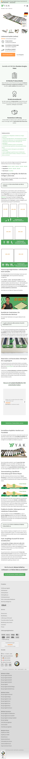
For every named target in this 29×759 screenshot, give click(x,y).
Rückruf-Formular (7, 662)
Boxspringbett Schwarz (6, 708)
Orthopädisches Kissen (6, 741)
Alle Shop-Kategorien (6, 601)
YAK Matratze (4, 590)
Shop (6, 8)
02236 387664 (7, 660)
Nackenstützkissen (5, 739)
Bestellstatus (4, 616)
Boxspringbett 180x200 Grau (7, 689)
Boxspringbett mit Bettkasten (8, 713)
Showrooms (4, 613)
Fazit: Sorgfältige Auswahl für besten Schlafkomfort (13, 152)
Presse (2, 627)
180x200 (14, 168)
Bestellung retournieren (6, 622)
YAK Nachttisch (4, 592)
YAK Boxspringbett (5, 588)
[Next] (27, 33)
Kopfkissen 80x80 (5, 734)
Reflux (20, 468)
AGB (16, 669)
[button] (25, 5)
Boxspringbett (10, 366)
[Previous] (4, 402)
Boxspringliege (4, 720)
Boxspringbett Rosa (5, 705)
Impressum (5, 669)
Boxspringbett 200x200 (6, 675)
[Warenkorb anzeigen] (27, 5)
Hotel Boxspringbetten (6, 727)
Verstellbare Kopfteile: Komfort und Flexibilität (12, 144)
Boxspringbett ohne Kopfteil (7, 715)
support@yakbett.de (8, 656)
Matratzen (3, 197)
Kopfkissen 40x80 (5, 732)
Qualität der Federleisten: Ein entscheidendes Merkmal (14, 140)
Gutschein (3, 624)
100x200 (17, 166)
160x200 (10, 168)
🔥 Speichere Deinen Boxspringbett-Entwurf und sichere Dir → (14, 1)
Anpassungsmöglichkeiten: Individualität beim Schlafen (14, 138)
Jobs (25, 669)
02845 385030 (7, 658)
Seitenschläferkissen (6, 743)
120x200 (21, 166)
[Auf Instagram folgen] (6, 665)
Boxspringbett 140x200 (6, 682)
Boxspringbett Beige (6, 696)
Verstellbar (11, 170)
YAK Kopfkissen (4, 595)
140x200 (25, 166)
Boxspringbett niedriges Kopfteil (8, 718)
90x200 (13, 166)
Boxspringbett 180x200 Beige (8, 686)
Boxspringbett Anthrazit (6, 694)
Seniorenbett (4, 724)
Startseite (3, 8)
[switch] (3, 757)
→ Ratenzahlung (5, 639)
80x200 (9, 166)
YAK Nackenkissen (5, 597)
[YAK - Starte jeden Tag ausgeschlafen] (5, 6)
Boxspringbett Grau (5, 703)
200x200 (18, 168)
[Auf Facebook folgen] (2, 665)
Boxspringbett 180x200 (6, 678)
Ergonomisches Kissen (6, 746)
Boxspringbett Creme (6, 699)
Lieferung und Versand (6, 618)
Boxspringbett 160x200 (6, 680)
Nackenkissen (4, 737)
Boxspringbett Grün (5, 701)
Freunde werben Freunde (7, 620)
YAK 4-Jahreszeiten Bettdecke (8, 599)
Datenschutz (11, 669)
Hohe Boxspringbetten (6, 722)
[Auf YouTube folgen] (10, 665)
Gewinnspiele (20, 669)
